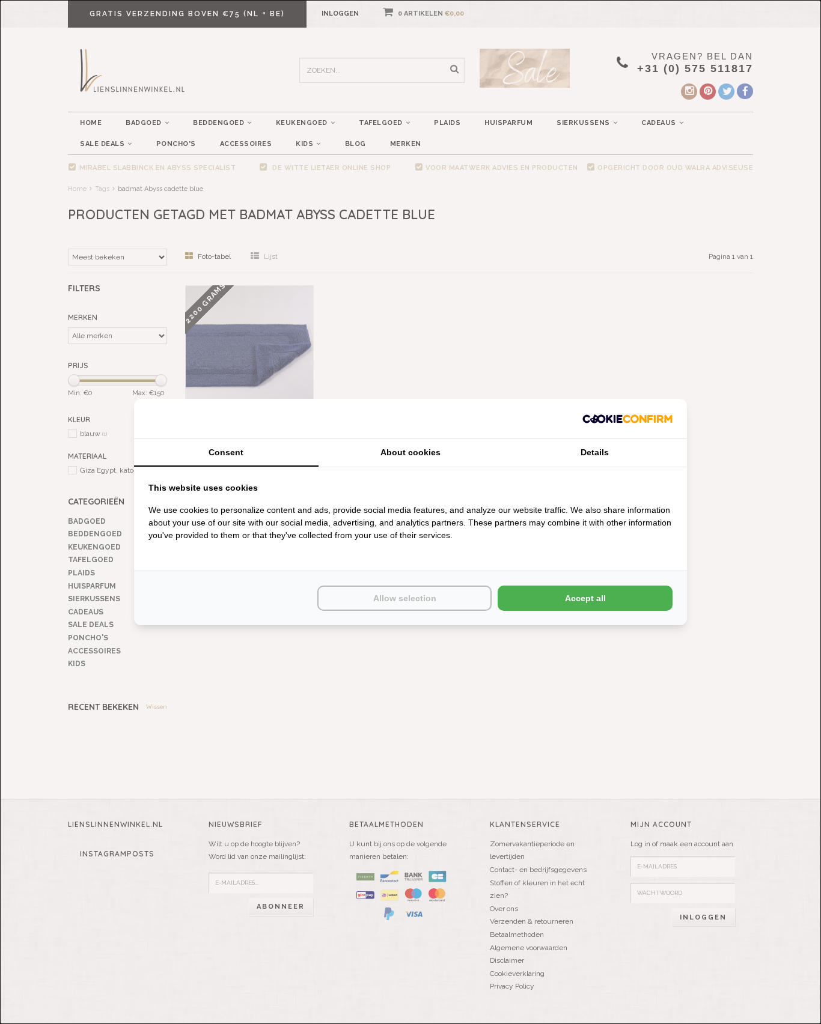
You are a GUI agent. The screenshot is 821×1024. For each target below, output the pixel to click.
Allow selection (404, 598)
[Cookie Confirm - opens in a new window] (627, 418)
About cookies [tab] (410, 452)
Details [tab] (595, 452)
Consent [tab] (226, 452)
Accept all (585, 598)
